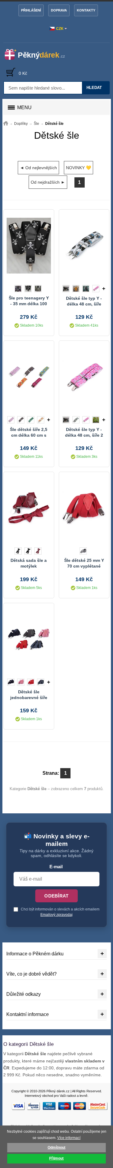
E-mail (56, 866)
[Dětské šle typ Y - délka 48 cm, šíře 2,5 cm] (84, 246)
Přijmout (56, 1158)
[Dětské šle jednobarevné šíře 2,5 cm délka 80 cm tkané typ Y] (29, 639)
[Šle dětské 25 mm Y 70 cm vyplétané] (84, 508)
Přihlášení (31, 10)
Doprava (59, 10)
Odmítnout (56, 1147)
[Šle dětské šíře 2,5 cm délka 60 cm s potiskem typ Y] (29, 377)
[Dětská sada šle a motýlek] (29, 508)
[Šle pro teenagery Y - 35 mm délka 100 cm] (29, 246)
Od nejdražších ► (48, 182)
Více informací (68, 1138)
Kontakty (86, 10)
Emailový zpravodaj (56, 915)
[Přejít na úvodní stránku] (5, 124)
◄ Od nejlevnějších (38, 167)
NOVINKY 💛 (78, 167)
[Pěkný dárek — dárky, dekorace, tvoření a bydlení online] (38, 54)
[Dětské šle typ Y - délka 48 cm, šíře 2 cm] (84, 377)
